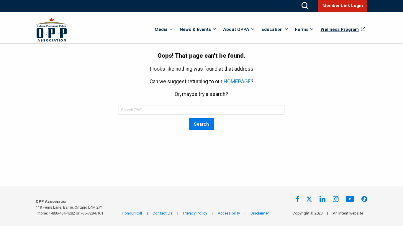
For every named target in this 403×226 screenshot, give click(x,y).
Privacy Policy (195, 213)
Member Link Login (342, 5)
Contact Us (162, 213)
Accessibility (229, 213)
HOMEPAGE (237, 81)
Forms (301, 29)
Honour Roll (132, 213)
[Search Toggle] (305, 6)
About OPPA (236, 29)
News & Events (195, 29)
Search (201, 124)
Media (161, 29)
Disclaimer (259, 213)
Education (272, 29)
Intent (343, 213)
